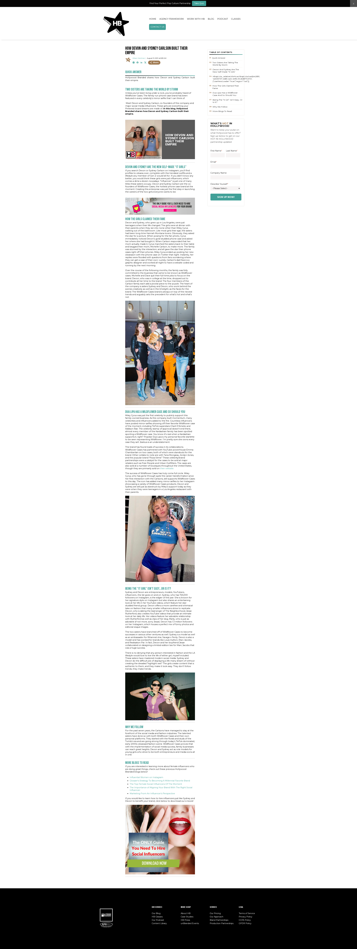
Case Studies (187, 916)
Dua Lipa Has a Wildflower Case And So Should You (225, 94)
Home (152, 19)
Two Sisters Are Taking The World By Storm (225, 63)
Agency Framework (171, 19)
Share (156, 62)
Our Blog (156, 913)
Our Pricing (215, 913)
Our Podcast (158, 920)
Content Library (159, 923)
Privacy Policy (245, 916)
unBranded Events (190, 923)
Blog (211, 19)
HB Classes (157, 916)
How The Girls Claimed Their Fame (225, 87)
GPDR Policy (245, 923)
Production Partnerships (221, 923)
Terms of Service (247, 913)
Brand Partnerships (219, 920)
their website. (167, 468)
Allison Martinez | (139, 58)
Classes (236, 19)
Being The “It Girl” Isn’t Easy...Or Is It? (227, 101)
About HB (185, 913)
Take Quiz (199, 3)
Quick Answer (218, 58)
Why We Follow (220, 107)
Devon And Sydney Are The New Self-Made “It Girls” (226, 70)
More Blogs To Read (222, 111)
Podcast (222, 19)
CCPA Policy (245, 920)
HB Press (185, 920)
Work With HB (196, 19)
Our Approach (216, 916)
